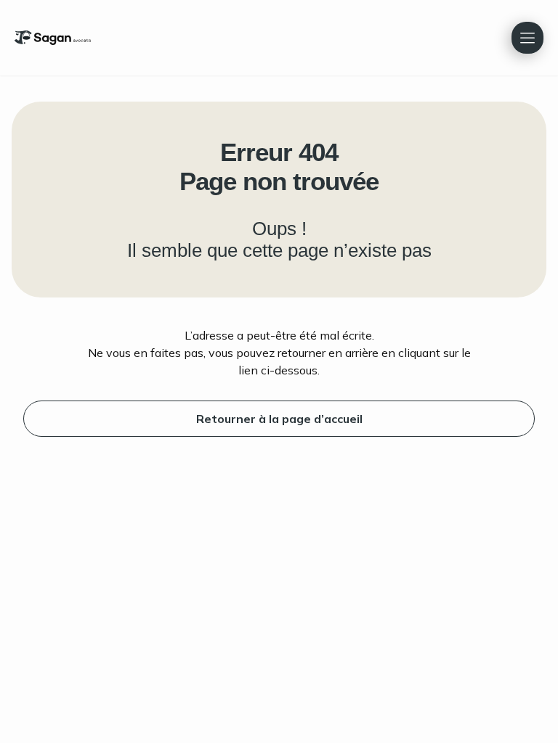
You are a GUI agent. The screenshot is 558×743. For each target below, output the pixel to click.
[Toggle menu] (527, 38)
